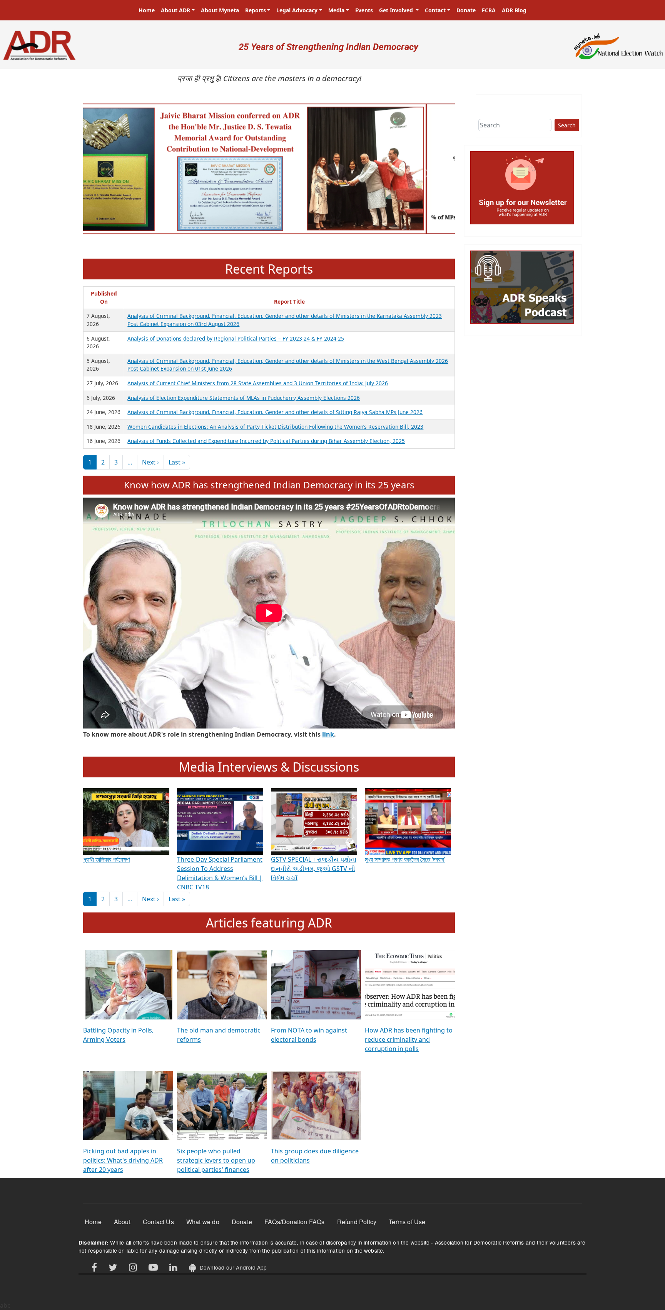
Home (147, 10)
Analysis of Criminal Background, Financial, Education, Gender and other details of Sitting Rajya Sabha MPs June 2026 (275, 412)
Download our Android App (231, 1267)
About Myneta (220, 10)
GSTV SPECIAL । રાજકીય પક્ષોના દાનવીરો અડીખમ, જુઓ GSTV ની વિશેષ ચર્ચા (313, 868)
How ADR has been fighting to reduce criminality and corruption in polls (409, 1039)
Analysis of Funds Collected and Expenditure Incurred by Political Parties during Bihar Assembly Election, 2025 (266, 440)
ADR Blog (514, 10)
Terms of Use (407, 1221)
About (122, 1221)
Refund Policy (357, 1221)
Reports (255, 10)
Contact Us (158, 1221)
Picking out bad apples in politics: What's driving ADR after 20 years (123, 1160)
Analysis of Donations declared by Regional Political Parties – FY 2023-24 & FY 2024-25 (235, 338)
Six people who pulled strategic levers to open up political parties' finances (216, 1160)
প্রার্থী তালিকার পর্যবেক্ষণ (106, 859)
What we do (202, 1221)
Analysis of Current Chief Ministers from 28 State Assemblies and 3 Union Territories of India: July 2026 (257, 383)
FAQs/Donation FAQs (294, 1221)
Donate (466, 10)
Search (567, 125)
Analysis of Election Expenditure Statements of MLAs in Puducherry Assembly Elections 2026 (243, 397)
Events (364, 10)
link (328, 734)
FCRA (489, 10)
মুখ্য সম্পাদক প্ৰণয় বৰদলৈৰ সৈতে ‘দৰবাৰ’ (405, 859)
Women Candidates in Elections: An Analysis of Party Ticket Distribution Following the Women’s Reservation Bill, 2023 (275, 426)
